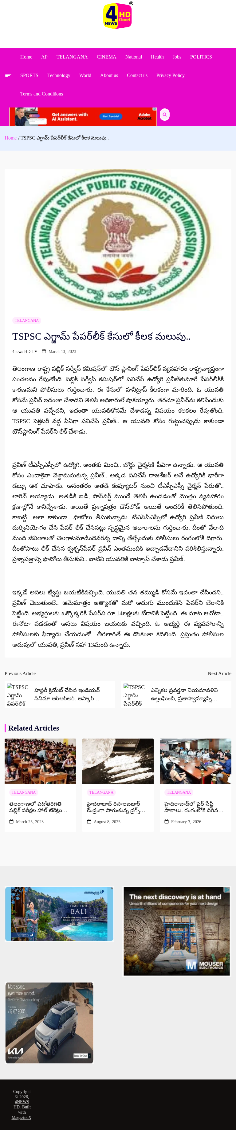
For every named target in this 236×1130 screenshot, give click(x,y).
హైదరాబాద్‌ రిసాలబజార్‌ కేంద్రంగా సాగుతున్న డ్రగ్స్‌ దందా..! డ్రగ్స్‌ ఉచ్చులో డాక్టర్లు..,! (113, 807)
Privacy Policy (170, 75)
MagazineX (21, 1117)
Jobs (177, 56)
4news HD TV (24, 351)
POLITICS (201, 56)
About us (109, 75)
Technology (58, 75)
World (85, 75)
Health (157, 56)
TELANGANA (72, 56)
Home (26, 56)
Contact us (137, 75)
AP (44, 56)
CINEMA (106, 56)
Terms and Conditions (41, 93)
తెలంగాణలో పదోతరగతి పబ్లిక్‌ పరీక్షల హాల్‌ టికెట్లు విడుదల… (35, 807)
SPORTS (29, 75)
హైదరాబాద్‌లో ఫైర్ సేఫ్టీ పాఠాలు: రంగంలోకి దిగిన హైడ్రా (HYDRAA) (191, 807)
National (133, 56)
